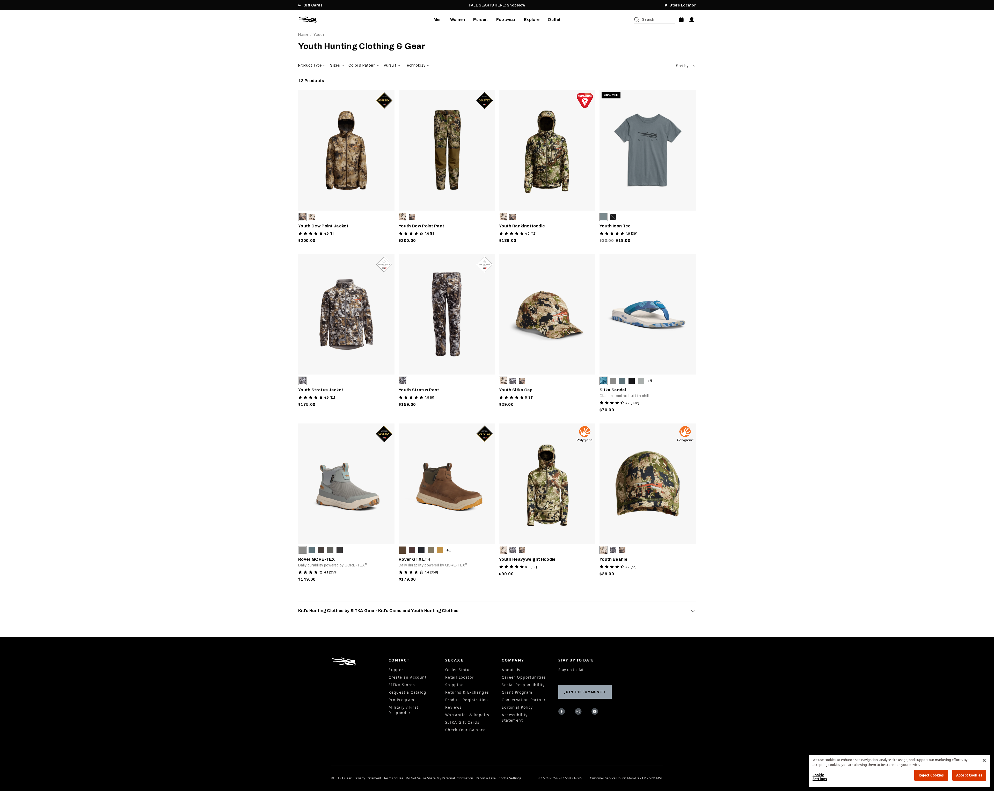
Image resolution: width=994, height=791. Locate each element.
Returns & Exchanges (467, 692)
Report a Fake (486, 778)
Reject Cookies (931, 775)
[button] (686, 66)
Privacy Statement (367, 778)
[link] (346, 168)
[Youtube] (595, 712)
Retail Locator (459, 677)
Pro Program (401, 699)
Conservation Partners (525, 699)
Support (397, 669)
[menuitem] (438, 20)
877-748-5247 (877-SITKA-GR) (560, 778)
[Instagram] (579, 712)
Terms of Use (393, 778)
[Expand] (693, 611)
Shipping (454, 684)
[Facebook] (562, 712)
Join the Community (585, 692)
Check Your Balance (465, 729)
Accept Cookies (969, 775)
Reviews (453, 707)
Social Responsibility (523, 684)
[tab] (497, 611)
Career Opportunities (524, 677)
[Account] (692, 20)
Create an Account (408, 677)
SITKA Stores (402, 684)
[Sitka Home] (366, 20)
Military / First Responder (403, 710)
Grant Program (517, 692)
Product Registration (466, 699)
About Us (511, 669)
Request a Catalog (407, 692)
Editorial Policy (517, 707)
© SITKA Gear (341, 778)
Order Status (458, 669)
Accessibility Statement (515, 717)
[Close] (984, 760)
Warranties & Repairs (467, 714)
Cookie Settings (510, 778)
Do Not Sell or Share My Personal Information (439, 778)
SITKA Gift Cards (462, 722)
